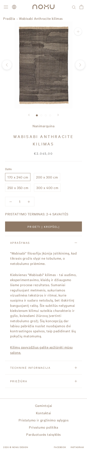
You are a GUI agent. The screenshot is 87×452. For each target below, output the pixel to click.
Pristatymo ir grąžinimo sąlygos (44, 420)
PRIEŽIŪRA (18, 381)
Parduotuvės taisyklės (43, 434)
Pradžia (9, 18)
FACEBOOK (60, 447)
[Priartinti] (78, 31)
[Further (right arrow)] (80, 65)
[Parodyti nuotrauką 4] (50, 115)
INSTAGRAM (77, 447)
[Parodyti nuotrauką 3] (46, 115)
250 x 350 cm (17, 187)
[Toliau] (58, 115)
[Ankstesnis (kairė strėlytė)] (7, 65)
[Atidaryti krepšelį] (81, 7)
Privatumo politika (43, 427)
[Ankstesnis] (29, 115)
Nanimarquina (43, 125)
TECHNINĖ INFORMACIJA (30, 367)
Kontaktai (43, 412)
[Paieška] (74, 7)
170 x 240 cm (17, 177)
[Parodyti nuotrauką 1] (37, 115)
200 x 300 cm (47, 177)
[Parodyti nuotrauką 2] (41, 115)
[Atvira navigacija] (6, 7)
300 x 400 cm (47, 187)
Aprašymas (20, 242)
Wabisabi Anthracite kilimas (41, 18)
